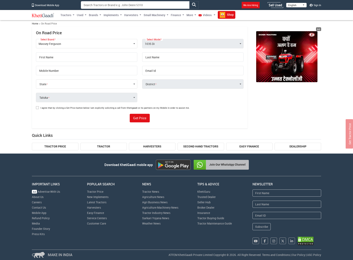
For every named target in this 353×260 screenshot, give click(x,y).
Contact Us (39, 207)
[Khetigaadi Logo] (43, 15)
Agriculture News (153, 197)
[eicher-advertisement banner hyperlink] (286, 56)
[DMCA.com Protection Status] (305, 241)
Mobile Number (49, 70)
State (42, 84)
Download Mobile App (46, 5)
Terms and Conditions (276, 255)
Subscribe (261, 227)
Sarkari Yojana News (155, 218)
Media (36, 223)
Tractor (103, 146)
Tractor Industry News (156, 213)
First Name (46, 57)
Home (35, 23)
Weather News (151, 223)
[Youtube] (255, 241)
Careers (37, 202)
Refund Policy (41, 218)
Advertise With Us (46, 192)
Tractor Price (55, 146)
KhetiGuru (203, 192)
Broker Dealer (205, 207)
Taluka (43, 97)
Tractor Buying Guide (210, 218)
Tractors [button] (65, 15)
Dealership (297, 146)
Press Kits (38, 234)
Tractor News (150, 192)
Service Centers (97, 218)
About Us (38, 197)
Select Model (154, 39)
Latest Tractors (96, 202)
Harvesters (152, 146)
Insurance (203, 213)
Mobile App (39, 213)
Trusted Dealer (206, 197)
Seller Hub (204, 202)
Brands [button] (93, 15)
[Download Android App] (173, 165)
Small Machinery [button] (154, 15)
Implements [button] (111, 15)
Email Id (150, 70)
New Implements (97, 197)
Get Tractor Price (350, 133)
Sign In (317, 5)
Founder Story (41, 229)
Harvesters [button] (131, 15)
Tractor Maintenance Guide (214, 223)
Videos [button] (207, 15)
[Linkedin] (291, 241)
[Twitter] (282, 241)
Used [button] (80, 15)
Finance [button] (176, 15)
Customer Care (96, 223)
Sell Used (275, 5)
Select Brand (47, 39)
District (150, 84)
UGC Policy (314, 255)
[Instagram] (273, 241)
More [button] (190, 15)
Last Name (152, 57)
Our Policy (298, 255)
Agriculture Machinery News (160, 207)
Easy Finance (249, 146)
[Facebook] (264, 241)
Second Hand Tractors (200, 146)
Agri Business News (155, 202)
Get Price (139, 118)
